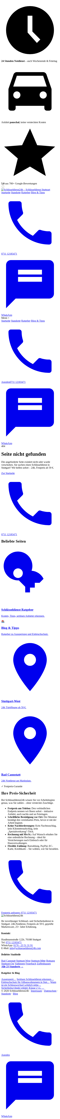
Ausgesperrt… (8, 979)
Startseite (5, 192)
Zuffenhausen (44, 963)
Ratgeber (25, 192)
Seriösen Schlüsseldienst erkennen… (35, 979)
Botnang (50, 960)
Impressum (36, 990)
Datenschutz (50, 990)
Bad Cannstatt (8, 960)
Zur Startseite (8, 473)
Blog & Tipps (38, 192)
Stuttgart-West (23, 960)
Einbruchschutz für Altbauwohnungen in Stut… (25, 982)
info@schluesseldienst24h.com (25, 948)
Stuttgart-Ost (7, 963)
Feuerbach (31, 963)
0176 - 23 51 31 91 (23, 945)
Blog (15, 993)
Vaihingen (20, 963)
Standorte (16, 192)
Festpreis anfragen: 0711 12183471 (19, 912)
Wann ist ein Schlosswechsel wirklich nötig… (28, 983)
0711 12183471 (14, 942)
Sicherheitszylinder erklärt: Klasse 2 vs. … (22, 988)
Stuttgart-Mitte (38, 960)
